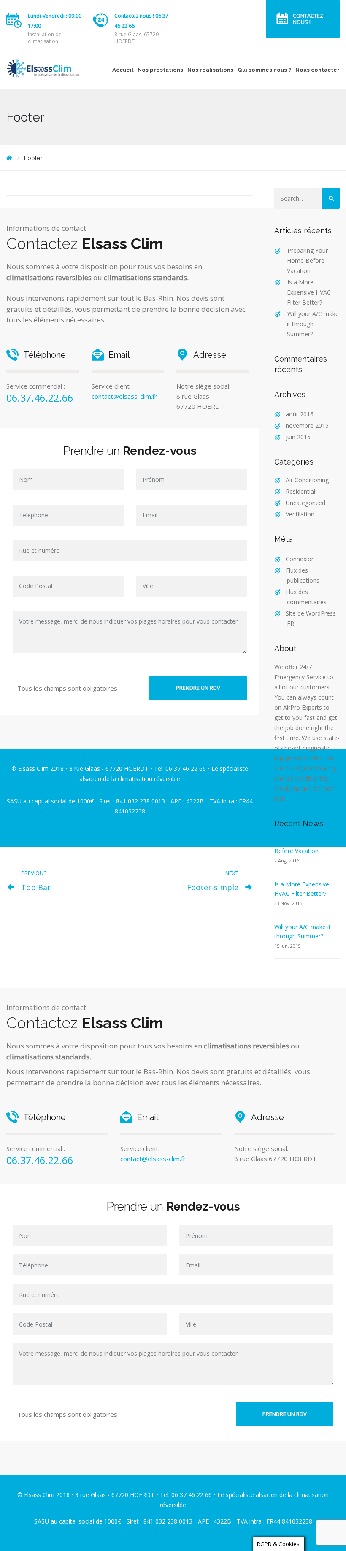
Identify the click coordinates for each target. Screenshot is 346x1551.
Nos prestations (160, 70)
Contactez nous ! (308, 19)
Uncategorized (305, 503)
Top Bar (36, 887)
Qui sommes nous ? (264, 70)
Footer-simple (212, 887)
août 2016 (300, 414)
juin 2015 (298, 437)
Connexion (300, 559)
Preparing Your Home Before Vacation (307, 260)
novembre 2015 (307, 426)
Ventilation (300, 514)
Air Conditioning (307, 480)
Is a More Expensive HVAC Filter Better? (309, 292)
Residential (300, 491)
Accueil (122, 70)
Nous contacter (317, 70)
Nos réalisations (210, 70)
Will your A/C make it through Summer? (313, 324)
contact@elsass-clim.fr (124, 396)
